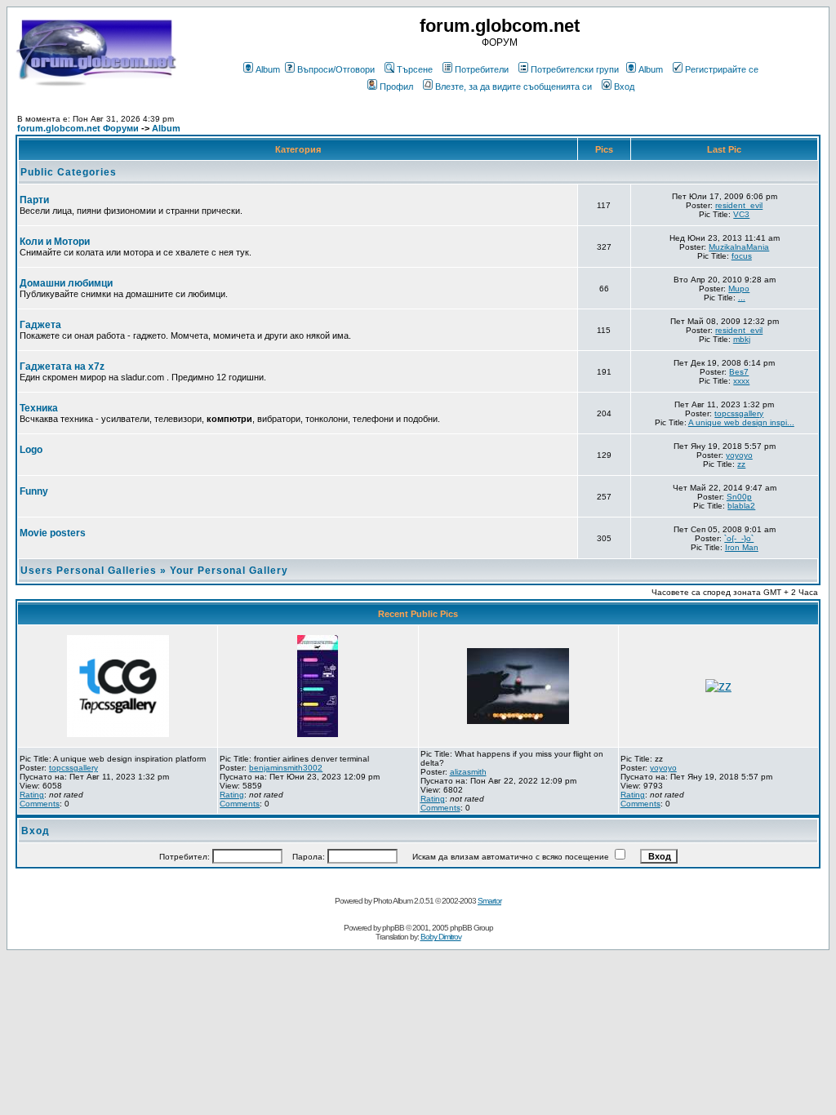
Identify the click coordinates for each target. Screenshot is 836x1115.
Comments (40, 803)
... (741, 297)
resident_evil (739, 205)
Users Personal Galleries (88, 570)
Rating (32, 794)
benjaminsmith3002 (285, 767)
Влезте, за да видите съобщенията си (513, 86)
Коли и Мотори (55, 241)
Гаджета (40, 325)
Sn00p (739, 496)
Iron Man (741, 547)
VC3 (741, 214)
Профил (396, 86)
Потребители (482, 69)
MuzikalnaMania (739, 246)
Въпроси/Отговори (336, 69)
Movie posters (53, 533)
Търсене (415, 69)
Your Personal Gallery (229, 570)
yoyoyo (739, 455)
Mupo (738, 288)
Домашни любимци (66, 283)
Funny (34, 491)
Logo (31, 449)
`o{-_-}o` (739, 538)
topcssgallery (738, 413)
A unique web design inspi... (741, 422)
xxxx (741, 380)
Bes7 (739, 371)
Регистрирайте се (721, 69)
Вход (624, 86)
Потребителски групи (575, 69)
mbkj (741, 339)
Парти (34, 200)
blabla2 (741, 505)
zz (741, 464)
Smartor (489, 900)
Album (268, 69)
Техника (39, 408)
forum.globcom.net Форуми (78, 128)
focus (742, 255)
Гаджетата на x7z (62, 366)
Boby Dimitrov (440, 936)
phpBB (393, 927)
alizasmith (468, 771)
